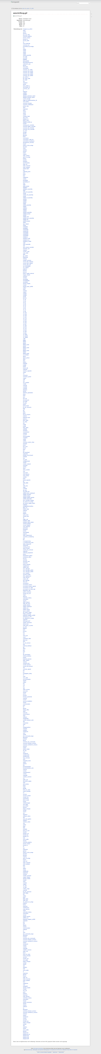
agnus (24, 356)
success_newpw (27, 795)
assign (24, 734)
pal (23, 670)
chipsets (25, 250)
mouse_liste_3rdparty (28, 261)
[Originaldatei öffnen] (18, 16)
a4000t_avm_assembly (28, 218)
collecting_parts (26, 171)
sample (24, 810)
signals (24, 680)
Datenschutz (61, 1052)
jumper (24, 657)
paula (24, 445)
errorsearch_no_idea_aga (29, 589)
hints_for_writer (26, 789)
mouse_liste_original (28, 263)
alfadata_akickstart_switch (29, 96)
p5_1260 (25, 79)
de (25, 8)
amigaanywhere (26, 727)
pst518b (25, 456)
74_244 (25, 321)
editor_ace (25, 779)
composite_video (27, 638)
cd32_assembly (26, 244)
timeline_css (26, 833)
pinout (24, 448)
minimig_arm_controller (28, 125)
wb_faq (24, 750)
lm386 (24, 426)
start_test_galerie (27, 819)
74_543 (25, 330)
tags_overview (26, 757)
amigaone (25, 237)
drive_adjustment (27, 576)
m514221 (25, 430)
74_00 (24, 299)
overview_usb (26, 88)
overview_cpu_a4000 (28, 75)
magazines (25, 177)
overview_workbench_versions (30, 744)
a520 (24, 30)
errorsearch (25, 583)
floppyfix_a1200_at (27, 122)
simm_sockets (26, 469)
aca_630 (25, 58)
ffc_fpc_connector (27, 407)
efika (24, 254)
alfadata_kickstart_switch (29, 97)
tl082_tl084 (25, 482)
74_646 (25, 331)
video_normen (26, 689)
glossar (24, 133)
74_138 (25, 314)
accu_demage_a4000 (28, 571)
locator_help (26, 509)
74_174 (25, 318)
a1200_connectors (27, 622)
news (24, 289)
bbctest (24, 1031)
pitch (24, 449)
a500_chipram (26, 602)
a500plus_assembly (27, 189)
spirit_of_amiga (26, 157)
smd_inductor (26, 474)
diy (23, 517)
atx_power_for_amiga (28, 501)
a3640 (24, 53)
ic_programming (27, 541)
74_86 (24, 311)
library (24, 740)
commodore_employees (28, 141)
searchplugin (26, 532)
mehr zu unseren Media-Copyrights (44, 1052)
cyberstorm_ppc (27, 64)
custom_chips (26, 888)
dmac (24, 394)
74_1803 (32, 8)
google (24, 788)
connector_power (27, 376)
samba (24, 702)
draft (24, 782)
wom (24, 752)
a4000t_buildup (26, 496)
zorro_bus (25, 691)
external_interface (27, 645)
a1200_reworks (26, 605)
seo (24, 813)
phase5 (24, 151)
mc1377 (25, 434)
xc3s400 (25, 488)
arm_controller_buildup (28, 500)
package (25, 443)
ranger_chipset (26, 274)
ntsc (24, 667)
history (24, 158)
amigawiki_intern (27, 760)
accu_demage (26, 568)
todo (24, 837)
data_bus (25, 640)
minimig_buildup (27, 523)
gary (24, 411)
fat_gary (25, 402)
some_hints (25, 514)
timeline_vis (25, 836)
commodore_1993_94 (28, 139)
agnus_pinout (26, 357)
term (24, 705)
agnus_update (26, 610)
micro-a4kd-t (26, 101)
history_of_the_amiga (28, 145)
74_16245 (25, 336)
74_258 (25, 325)
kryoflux (25, 123)
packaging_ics (26, 181)
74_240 (25, 320)
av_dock (25, 627)
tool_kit (24, 558)
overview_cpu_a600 (27, 69)
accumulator (26, 354)
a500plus (25, 187)
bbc (24, 765)
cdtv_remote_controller (28, 247)
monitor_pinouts (27, 664)
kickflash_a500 (26, 520)
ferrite (24, 404)
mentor (24, 178)
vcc (24, 686)
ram (24, 458)
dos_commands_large (28, 736)
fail (23, 647)
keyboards (25, 257)
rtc (23, 674)
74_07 (24, 302)
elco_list (25, 398)
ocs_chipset (26, 267)
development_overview (28, 142)
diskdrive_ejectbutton (28, 392)
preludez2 (25, 529)
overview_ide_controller (28, 128)
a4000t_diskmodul (27, 498)
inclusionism (26, 798)
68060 (24, 352)
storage (25, 132)
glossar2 (25, 135)
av (23, 42)
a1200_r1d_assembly (28, 194)
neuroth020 (25, 68)
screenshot (25, 723)
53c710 (24, 298)
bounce (24, 631)
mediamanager (26, 802)
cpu (24, 81)
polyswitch (25, 453)
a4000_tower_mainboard (29, 493)
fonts (24, 173)
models (24, 285)
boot (24, 629)
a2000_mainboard (27, 606)
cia (23, 373)
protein (24, 530)
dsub (24, 395)
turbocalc (25, 712)
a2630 (24, 50)
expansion (25, 109)
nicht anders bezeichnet (38, 1048)
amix (24, 733)
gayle (24, 413)
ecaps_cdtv (25, 578)
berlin (24, 136)
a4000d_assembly (27, 212)
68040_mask (26, 350)
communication (26, 704)
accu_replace (26, 573)
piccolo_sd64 (26, 40)
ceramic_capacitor (27, 370)
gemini (24, 65)
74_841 (25, 333)
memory (25, 661)
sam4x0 (25, 277)
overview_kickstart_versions (29, 743)
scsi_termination (27, 679)
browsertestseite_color (28, 768)
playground (25, 1032)
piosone (25, 272)
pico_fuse (25, 446)
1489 (24, 338)
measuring (25, 545)
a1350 (24, 196)
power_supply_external (28, 273)
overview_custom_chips (28, 442)
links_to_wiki (26, 800)
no (23, 1008)
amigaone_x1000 (27, 241)
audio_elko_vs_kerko (28, 625)
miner (24, 148)
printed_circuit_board (28, 455)
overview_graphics (27, 36)
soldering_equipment (28, 552)
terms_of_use (26, 830)
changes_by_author (27, 29)
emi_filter (25, 401)
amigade (25, 728)
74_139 (25, 315)
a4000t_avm (26, 216)
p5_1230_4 (25, 77)
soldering (25, 551)
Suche (89, 3)
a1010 (24, 111)
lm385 (24, 424)
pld (23, 450)
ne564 (24, 440)
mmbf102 (25, 437)
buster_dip (25, 368)
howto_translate (26, 791)
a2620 (24, 49)
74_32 (24, 306)
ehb (24, 644)
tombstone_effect (27, 557)
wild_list (25, 596)
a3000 (24, 203)
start (23, 8)
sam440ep (25, 279)
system (24, 747)
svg (24, 823)
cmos (24, 637)
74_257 (25, 324)
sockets (25, 477)
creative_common (27, 776)
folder (24, 787)
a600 (24, 190)
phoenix (25, 270)
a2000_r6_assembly (28, 197)
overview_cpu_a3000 (28, 74)
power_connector (27, 592)
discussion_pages (27, 781)
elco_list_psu (26, 400)
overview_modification (28, 104)
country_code (26, 251)
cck (24, 634)
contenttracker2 (26, 772)
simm (24, 468)
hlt (23, 653)
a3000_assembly (27, 205)
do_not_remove (26, 642)
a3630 (24, 52)
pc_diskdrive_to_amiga (28, 618)
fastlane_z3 (25, 119)
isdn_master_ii (26, 85)
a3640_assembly (27, 55)
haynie (24, 143)
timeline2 (25, 161)
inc (23, 792)
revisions (25, 276)
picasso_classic (26, 37)
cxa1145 (25, 385)
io (23, 90)
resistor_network (27, 464)
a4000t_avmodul (27, 494)
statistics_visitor (26, 821)
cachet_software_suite (28, 720)
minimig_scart (26, 663)
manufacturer (26, 432)
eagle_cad (25, 519)
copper (24, 378)
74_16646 (25, 337)
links (24, 175)
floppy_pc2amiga (27, 613)
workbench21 (26, 755)
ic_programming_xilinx (28, 542)
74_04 (24, 301)
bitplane (25, 628)
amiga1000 (25, 229)
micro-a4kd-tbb (26, 43)
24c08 (24, 296)
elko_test (25, 581)
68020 (24, 343)
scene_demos (26, 714)
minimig (25, 258)
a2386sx (25, 94)
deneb (24, 84)
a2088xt (25, 93)
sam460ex (25, 282)
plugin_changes (26, 808)
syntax (24, 824)
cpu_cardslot (26, 382)
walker (24, 288)
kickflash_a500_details (28, 522)
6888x (24, 340)
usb (24, 685)
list (23, 706)
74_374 (25, 328)
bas (24, 170)
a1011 (24, 113)
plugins (24, 513)
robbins (24, 154)
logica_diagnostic (27, 544)
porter (24, 152)
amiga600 (25, 228)
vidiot (24, 487)
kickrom (25, 418)
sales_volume (26, 155)
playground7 (26, 1035)
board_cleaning (26, 564)
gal (23, 410)
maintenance (26, 565)
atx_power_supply (27, 612)
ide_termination (26, 654)
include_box (26, 797)
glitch (24, 648)
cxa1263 (25, 386)
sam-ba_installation (27, 701)
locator (24, 512)
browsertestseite (27, 766)
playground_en (26, 1034)
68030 (24, 346)
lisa (24, 423)
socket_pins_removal (28, 549)
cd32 (24, 242)
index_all (25, 164)
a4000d (25, 210)
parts (28, 8)
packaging (25, 180)
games (24, 708)
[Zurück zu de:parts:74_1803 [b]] (91, 14)
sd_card (25, 130)
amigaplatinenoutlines (28, 506)
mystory (25, 149)
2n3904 (25, 293)
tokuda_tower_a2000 (28, 286)
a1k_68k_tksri (26, 491)
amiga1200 (25, 231)
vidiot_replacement (27, 535)
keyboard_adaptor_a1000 (29, 615)
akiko (24, 359)
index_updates (26, 167)
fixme (24, 785)
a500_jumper (26, 186)
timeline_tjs (25, 834)
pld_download (26, 452)
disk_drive (25, 117)
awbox (24, 762)
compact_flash (26, 116)
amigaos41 (25, 731)
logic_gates (25, 427)
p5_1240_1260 (26, 78)
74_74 (24, 309)
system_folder (26, 749)
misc (24, 183)
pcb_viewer (25, 805)
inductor (25, 416)
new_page (25, 804)
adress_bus (25, 624)
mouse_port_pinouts (28, 666)
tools (24, 724)
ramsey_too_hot (27, 593)
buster (24, 366)
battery (24, 362)
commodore (26, 138)
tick (24, 683)
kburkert (25, 146)
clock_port (25, 635)
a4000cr (25, 209)
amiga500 (25, 226)
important (25, 562)
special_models (26, 283)
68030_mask (26, 347)
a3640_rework (26, 609)
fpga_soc (25, 507)
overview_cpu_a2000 (28, 72)
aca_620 (25, 56)
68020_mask (26, 344)
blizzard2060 (26, 61)
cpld (24, 379)
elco (24, 397)
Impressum (55, 1052)
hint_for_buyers (26, 414)
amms (24, 693)
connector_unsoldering (28, 536)
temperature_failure (27, 555)
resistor (24, 462)
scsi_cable (25, 677)
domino (24, 33)
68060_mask (26, 353)
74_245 (25, 322)
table (24, 826)
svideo (24, 682)
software (25, 510)
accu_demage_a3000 (28, 570)
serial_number (26, 548)
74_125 (25, 312)
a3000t (24, 206)
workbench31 (26, 756)
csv (24, 778)
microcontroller (26, 436)
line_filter (25, 421)
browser (25, 695)
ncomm (24, 699)
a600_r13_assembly (28, 192)
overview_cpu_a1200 (28, 71)
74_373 (25, 327)
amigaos (25, 730)
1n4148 (25, 290)
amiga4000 (25, 235)
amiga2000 (25, 232)
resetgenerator (26, 461)
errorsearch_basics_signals (29, 586)
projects (25, 533)
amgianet (25, 82)
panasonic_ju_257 (27, 616)
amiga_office (26, 709)
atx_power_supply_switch (29, 503)
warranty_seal (26, 561)
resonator (25, 465)
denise (24, 391)
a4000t (24, 215)
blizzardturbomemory (28, 62)
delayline (25, 389)
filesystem (25, 737)
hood (24, 174)
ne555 (24, 439)
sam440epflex (26, 280)
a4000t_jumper (26, 221)
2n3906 (25, 295)
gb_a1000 (25, 256)
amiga (24, 225)
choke (24, 372)
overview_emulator (27, 103)
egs (24, 721)
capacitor (25, 369)
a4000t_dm (25, 219)
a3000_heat (26, 567)
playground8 (26, 1037)
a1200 (24, 193)
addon (24, 222)
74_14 (24, 305)
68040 (24, 349)
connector (25, 375)
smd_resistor (26, 475)
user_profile (26, 839)
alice (24, 360)
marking (25, 433)
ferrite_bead (26, 405)
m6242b (25, 429)
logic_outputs (26, 660)
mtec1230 (25, 66)
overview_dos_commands (29, 741)
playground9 (26, 1038)
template (25, 829)
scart (24, 676)
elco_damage (26, 580)
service (24, 600)
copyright (25, 775)
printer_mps (26, 106)
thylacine (25, 91)
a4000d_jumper (26, 213)
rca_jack (25, 459)
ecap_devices (26, 577)
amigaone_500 (26, 238)
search (24, 811)
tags (24, 827)
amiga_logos (26, 168)
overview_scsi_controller (28, 129)
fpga (24, 408)
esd (24, 538)
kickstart (25, 738)
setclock (25, 746)
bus (24, 47)
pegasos (25, 269)
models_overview (27, 260)
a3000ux (25, 208)
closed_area (26, 516)
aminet (24, 692)
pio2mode (25, 528)
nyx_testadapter (27, 266)
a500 (24, 184)
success (25, 794)
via (23, 484)
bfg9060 (25, 59)
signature (25, 814)
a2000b (25, 200)
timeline (25, 160)
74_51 (24, 308)
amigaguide (25, 718)
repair (24, 594)
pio (23, 672)
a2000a (25, 199)
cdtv (24, 245)
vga (24, 688)
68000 (24, 341)
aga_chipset (26, 224)
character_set (26, 248)
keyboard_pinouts (27, 659)
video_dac (25, 485)
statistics (25, 820)
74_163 (25, 317)
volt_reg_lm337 (26, 621)
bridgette (25, 363)
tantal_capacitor (26, 480)
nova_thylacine (26, 526)
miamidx (25, 698)
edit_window (26, 784)
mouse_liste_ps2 (27, 264)
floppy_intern (26, 120)
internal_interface (27, 656)
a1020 (24, 114)
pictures (25, 807)
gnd (24, 650)
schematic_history (27, 597)
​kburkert (25, 855)
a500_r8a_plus (26, 603)
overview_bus (26, 45)
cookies (25, 773)
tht (23, 481)
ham (24, 651)
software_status (26, 816)
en (23, 931)
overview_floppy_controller (29, 126)
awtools (25, 763)
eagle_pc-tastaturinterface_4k (30, 100)
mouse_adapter (26, 525)
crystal (24, 384)
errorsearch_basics (27, 584)
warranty (25, 560)
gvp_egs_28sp (26, 34)
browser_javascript (27, 696)
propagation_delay (27, 673)
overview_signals (27, 669)
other (24, 107)
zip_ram (25, 490)
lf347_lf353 (25, 420)
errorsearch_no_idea (28, 587)
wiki (24, 817)
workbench (25, 753)
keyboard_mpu (26, 417)
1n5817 (25, 292)
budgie (24, 365)
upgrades (25, 619)
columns (25, 769)
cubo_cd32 (25, 253)
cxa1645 (25, 388)
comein (24, 770)
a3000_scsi (25, 608)
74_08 (24, 304)
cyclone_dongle (26, 98)
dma (24, 641)
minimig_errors (26, 546)
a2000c (24, 202)
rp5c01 (24, 466)
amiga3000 (25, 234)
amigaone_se (26, 240)
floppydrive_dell (26, 590)
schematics (25, 599)
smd (24, 471)
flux (24, 539)
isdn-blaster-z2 (26, 87)
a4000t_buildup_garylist (28, 497)
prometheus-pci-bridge (28, 46)
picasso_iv (25, 39)
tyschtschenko (26, 162)
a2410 (24, 32)
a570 (24, 110)
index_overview (26, 165)
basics (24, 554)
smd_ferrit (25, 472)
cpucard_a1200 (26, 574)
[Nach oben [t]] (91, 16)
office (24, 711)
